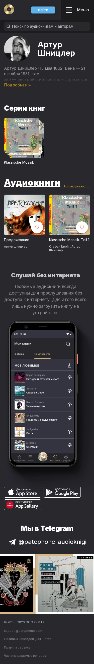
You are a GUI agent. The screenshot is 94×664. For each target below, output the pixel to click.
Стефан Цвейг (59, 246)
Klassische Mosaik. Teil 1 (69, 240)
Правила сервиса (17, 647)
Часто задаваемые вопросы (25, 656)
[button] (43, 9)
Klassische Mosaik (19, 162)
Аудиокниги (32, 182)
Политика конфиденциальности (27, 639)
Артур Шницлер (16, 246)
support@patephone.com (23, 631)
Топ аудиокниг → (76, 186)
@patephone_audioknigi (52, 541)
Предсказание (16, 240)
